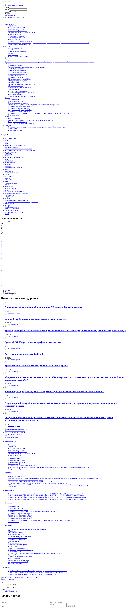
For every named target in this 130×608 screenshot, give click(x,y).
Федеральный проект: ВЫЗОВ (18, 562)
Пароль (7, 9)
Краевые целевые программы (18, 103)
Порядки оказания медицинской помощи (21, 96)
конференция (9, 176)
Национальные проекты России (15, 431)
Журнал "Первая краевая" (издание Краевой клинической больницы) (30, 120)
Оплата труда (12, 546)
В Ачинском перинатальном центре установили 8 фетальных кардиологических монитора (37, 483)
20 (1, 268)
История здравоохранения (16, 38)
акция (6, 142)
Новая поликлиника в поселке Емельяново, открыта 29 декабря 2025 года (32, 574)
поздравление (9, 197)
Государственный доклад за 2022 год (20, 110)
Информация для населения (17, 51)
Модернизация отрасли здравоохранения (21, 84)
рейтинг (7, 205)
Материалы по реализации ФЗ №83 (19, 79)
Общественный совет (15, 34)
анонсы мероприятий (15, 48)
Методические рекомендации (18, 81)
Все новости (12, 486)
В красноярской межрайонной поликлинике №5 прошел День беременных (43, 307)
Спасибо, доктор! (14, 39)
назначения (8, 179)
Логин (7, 7)
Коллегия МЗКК (13, 82)
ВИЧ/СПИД (8, 154)
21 (1, 270)
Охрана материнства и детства (18, 56)
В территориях (13, 55)
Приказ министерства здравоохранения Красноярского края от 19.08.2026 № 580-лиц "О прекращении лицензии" (45, 494)
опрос (6, 190)
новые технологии (11, 183)
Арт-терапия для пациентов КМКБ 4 (24, 354)
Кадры (10, 53)
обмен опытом (9, 186)
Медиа (7, 117)
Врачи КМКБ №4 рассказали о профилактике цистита (33, 342)
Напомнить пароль (11, 15)
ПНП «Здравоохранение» (16, 69)
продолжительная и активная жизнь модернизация (21, 202)
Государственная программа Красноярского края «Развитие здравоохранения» (33, 105)
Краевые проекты (14, 99)
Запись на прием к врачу (16, 29)
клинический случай (11, 173)
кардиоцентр (9, 171)
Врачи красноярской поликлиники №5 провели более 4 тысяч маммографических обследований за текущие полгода (65, 330)
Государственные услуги (16, 77)
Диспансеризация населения (14, 434)
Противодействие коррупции (18, 544)
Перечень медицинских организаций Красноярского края (27, 529)
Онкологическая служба (16, 534)
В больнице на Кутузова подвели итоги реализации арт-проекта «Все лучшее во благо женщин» (54, 391)
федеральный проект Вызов (14, 212)
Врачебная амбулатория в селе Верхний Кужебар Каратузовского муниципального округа (37, 571)
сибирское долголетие (12, 209)
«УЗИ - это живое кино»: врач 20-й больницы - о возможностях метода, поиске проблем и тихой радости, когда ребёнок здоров (49, 485)
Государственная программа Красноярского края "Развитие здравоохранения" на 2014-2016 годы (40, 113)
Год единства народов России (14, 157)
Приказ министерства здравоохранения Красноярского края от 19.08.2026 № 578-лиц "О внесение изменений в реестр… (47, 497)
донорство (8, 164)
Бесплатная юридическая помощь (19, 560)
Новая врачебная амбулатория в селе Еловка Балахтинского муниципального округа (35, 572)
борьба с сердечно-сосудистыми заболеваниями (20, 150)
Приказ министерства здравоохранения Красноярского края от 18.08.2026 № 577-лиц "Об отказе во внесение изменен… (47, 499)
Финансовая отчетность (16, 36)
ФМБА (7, 214)
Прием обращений (14, 458)
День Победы (9, 161)
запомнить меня (11, 11)
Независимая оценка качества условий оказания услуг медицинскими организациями (36, 553)
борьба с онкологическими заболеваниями (18, 149)
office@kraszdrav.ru (11, 591)
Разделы (8, 526)
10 (1, 251)
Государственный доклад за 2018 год (20, 106)
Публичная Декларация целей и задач (20, 87)
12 (1, 254)
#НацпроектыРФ (10, 138)
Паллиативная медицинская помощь (20, 536)
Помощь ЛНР (9, 198)
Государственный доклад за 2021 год (20, 108)
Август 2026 (7, 222)
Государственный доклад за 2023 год (20, 111)
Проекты (7, 98)
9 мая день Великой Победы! (17, 122)
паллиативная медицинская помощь (16, 193)
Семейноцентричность (12, 207)
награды (7, 178)
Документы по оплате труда (17, 74)
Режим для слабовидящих (16, 17)
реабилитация (9, 203)
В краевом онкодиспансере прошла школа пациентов (25, 480)
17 (1, 263)
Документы (8, 63)
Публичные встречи (15, 551)
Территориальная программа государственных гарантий (26, 67)
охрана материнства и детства (14, 191)
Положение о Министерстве (17, 31)
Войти (7, 13)
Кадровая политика (14, 75)
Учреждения (12, 26)
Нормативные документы (16, 65)
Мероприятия (12, 531)
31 (1, 287)
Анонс (10, 50)
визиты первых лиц (11, 152)
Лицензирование (13, 89)
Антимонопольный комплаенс (18, 72)
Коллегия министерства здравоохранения (21, 32)
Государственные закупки (16, 539)
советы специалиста (11, 210)
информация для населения (13, 167)
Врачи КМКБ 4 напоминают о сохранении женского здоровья (36, 365)
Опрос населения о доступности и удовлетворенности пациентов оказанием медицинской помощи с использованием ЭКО (48, 43)
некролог (8, 181)
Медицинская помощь (15, 86)
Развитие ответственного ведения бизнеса (22, 41)
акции (7, 140)
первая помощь (9, 195)
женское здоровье (14, 313)
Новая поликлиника (11, 437)
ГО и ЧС (7, 155)
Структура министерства (16, 27)
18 (1, 265)
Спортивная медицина (15, 94)
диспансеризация (10, 162)
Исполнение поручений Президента (20, 556)
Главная (7, 290)
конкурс (7, 174)
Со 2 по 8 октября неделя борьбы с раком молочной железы (35, 319)
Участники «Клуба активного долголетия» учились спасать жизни (30, 481)
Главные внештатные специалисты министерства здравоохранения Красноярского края (36, 127)
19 (1, 266)
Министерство (9, 24)
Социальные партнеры (15, 563)
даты (6, 159)
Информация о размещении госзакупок (21, 93)
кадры (7, 169)
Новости (7, 46)
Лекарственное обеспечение (17, 91)
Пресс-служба (12, 128)
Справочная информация (16, 548)
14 (1, 258)
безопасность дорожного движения (16, 145)
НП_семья (8, 185)
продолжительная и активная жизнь (16, 200)
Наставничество (13, 115)
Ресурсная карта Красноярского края (20, 44)
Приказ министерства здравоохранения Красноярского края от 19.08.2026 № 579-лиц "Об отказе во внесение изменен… (47, 495)
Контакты (8, 125)
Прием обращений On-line (16, 460)
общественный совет (11, 188)
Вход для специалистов (15, 5)
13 (1, 256)
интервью (8, 166)
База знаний (12, 555)
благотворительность (11, 147)
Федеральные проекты (15, 101)
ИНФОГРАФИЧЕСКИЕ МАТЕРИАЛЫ (21, 123)
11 (1, 253)
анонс (6, 143)
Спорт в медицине (14, 118)
